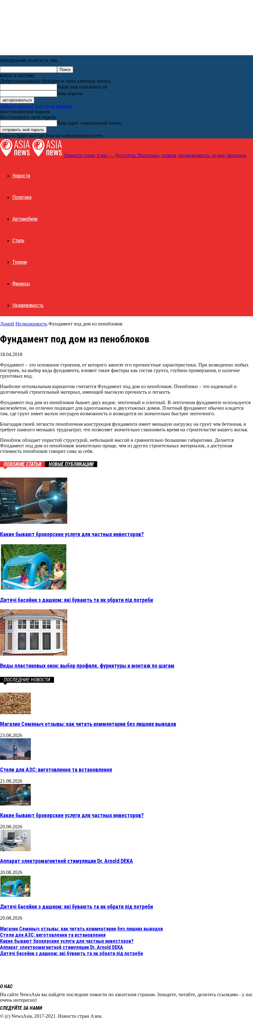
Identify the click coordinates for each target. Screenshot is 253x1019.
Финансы (21, 284)
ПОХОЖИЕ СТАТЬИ (22, 464)
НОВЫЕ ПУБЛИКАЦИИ (71, 464)
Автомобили (24, 219)
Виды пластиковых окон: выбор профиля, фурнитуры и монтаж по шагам (87, 665)
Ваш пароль (69, 93)
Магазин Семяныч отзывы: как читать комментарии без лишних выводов (88, 724)
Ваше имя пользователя (82, 86)
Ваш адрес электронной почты (89, 123)
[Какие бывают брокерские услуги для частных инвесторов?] (33, 522)
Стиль (18, 240)
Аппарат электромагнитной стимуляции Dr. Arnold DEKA (66, 861)
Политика (21, 197)
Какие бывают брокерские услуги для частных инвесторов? (72, 534)
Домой (7, 323)
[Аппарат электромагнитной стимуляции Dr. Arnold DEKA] (15, 849)
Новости (21, 176)
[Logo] (16, 155)
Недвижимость (28, 305)
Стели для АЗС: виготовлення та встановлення (56, 769)
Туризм (19, 262)
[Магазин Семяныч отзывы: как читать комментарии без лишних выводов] (15, 712)
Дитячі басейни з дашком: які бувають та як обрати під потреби (76, 600)
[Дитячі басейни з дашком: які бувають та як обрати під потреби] (33, 587)
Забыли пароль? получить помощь (36, 106)
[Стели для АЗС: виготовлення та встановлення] (15, 758)
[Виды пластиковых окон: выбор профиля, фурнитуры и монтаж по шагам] (33, 654)
